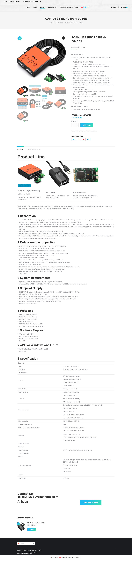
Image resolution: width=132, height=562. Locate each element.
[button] (63, 38)
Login (114, 7)
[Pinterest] (83, 139)
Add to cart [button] (31, 529)
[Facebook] (78, 139)
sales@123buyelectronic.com (33, 1)
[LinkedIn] (88, 139)
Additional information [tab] (34, 149)
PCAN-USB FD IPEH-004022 (36, 523)
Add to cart (87, 125)
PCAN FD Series (81, 131)
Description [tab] (20, 149)
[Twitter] (73, 139)
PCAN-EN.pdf (77, 117)
